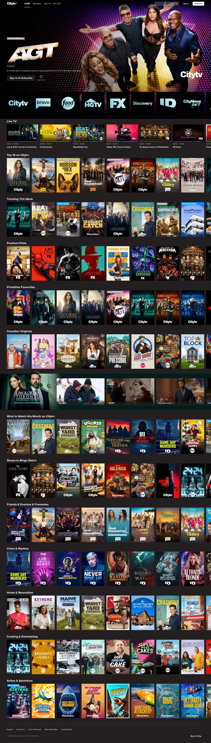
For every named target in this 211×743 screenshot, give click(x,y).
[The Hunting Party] (167, 480)
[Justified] (93, 263)
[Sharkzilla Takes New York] (117, 701)
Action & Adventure (20, 680)
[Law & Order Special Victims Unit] (18, 175)
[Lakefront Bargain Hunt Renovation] (18, 436)
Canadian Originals (19, 331)
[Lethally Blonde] (192, 569)
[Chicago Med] (18, 219)
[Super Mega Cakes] (142, 657)
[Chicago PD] (192, 307)
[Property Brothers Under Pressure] (117, 351)
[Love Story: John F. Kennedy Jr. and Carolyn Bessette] (18, 480)
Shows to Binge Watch (21, 460)
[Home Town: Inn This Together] (192, 613)
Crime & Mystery (18, 548)
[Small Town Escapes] (18, 351)
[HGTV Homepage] (93, 103)
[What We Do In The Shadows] (142, 263)
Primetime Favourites (21, 287)
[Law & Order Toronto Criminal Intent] (43, 307)
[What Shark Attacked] (142, 701)
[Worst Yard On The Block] (68, 436)
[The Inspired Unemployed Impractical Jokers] (93, 480)
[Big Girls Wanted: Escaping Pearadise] (117, 569)
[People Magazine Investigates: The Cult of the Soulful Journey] (43, 569)
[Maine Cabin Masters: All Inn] (68, 613)
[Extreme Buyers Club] (43, 613)
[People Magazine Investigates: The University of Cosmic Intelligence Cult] (68, 569)
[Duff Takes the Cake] (117, 657)
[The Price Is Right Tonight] (18, 307)
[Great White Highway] (68, 701)
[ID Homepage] (167, 103)
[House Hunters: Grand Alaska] (142, 613)
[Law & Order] (117, 219)
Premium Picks (16, 243)
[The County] (68, 351)
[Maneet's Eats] (43, 657)
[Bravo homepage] (43, 103)
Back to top (196, 736)
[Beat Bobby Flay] (43, 219)
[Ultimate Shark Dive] (192, 701)
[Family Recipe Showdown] (192, 657)
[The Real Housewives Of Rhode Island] (93, 525)
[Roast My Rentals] (18, 613)
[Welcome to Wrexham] (167, 263)
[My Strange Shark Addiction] (93, 701)
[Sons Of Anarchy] (68, 263)
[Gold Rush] (117, 480)
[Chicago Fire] (142, 175)
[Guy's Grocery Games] (192, 436)
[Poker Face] (117, 263)
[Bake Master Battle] (43, 351)
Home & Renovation (20, 592)
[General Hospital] (192, 175)
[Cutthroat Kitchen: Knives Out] (68, 657)
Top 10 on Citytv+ (18, 155)
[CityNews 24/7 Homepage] (192, 103)
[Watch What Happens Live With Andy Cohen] (18, 525)
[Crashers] (142, 219)
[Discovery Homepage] (142, 103)
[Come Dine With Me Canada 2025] (167, 351)
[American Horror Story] (43, 263)
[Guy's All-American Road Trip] (93, 657)
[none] (10, 729)
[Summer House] (142, 525)
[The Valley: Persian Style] (167, 525)
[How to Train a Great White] (167, 701)
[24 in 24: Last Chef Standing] (192, 480)
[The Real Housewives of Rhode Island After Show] (117, 525)
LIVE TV (47, 3)
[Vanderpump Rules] (68, 525)
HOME (27, 3)
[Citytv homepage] (18, 103)
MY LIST (57, 3)
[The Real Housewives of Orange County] (93, 175)
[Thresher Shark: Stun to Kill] (43, 701)
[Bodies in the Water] (142, 569)
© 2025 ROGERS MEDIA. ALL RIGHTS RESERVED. (23, 736)
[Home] (12, 3)
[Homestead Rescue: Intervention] (117, 613)
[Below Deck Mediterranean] (43, 175)
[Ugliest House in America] (93, 436)
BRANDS (37, 3)
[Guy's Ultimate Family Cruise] (167, 657)
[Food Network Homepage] (68, 103)
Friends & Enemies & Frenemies (27, 504)
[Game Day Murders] (167, 436)
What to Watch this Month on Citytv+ (31, 416)
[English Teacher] (18, 263)
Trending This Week (20, 199)
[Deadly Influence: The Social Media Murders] (167, 569)
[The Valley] (167, 175)
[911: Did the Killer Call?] (142, 436)
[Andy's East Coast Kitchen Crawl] (142, 351)
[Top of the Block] (192, 351)
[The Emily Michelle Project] (93, 351)
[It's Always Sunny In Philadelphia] (192, 263)
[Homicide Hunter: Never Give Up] (93, 569)
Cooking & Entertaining (22, 636)
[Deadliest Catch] (93, 219)
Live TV (12, 121)
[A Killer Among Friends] (117, 436)
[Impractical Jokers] (68, 480)
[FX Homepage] (117, 103)
